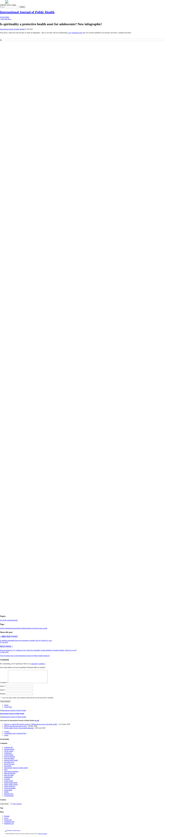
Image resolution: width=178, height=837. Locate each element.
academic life (8, 747)
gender (9, 628)
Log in (6, 818)
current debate (8, 755)
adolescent (3, 628)
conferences (8, 753)
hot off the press (5, 620)
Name (2, 686)
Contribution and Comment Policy (15, 733)
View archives (17, 804)
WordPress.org (9, 823)
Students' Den (8, 794)
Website (2, 694)
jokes (6, 769)
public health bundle (10, 782)
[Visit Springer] (7, 3)
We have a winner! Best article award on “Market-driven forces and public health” (30, 724)
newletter (7, 779)
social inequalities (10, 788)
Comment (4, 682)
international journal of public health (16, 768)
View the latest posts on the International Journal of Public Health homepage (25, 656)
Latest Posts (8, 707)
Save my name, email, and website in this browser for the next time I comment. (28, 698)
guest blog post (9, 762)
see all (37, 720)
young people (42, 628)
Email (2, 690)
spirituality (28, 628)
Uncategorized (9, 796)
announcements (9, 749)
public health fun (9, 786)
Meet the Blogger (9, 773)
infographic (14, 620)
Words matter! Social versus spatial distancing (19, 728)
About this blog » (6, 19)
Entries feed (8, 820)
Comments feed (9, 822)
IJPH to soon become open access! (15, 726)
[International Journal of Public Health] (13, 710)
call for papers (8, 751)
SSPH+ (6, 792)
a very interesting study (75, 33)
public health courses (11, 784)
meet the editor (9, 775)
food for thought (9, 756)
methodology (8, 777)
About (6, 705)
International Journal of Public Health (27, 12)
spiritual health (20, 628)
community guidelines (38, 664)
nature (13, 628)
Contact (6, 731)
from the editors (9, 758)
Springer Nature (42, 833)
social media (8, 790)
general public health (11, 760)
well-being (35, 628)
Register (6, 816)
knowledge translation (11, 771)
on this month (8, 781)
